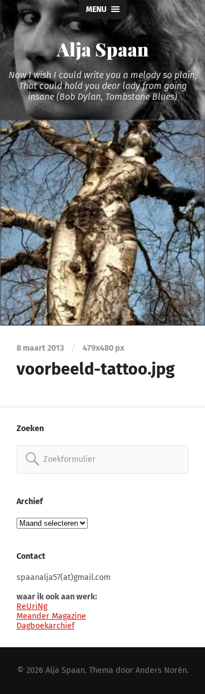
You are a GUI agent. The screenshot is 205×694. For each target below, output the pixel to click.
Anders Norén (161, 670)
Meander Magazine (51, 616)
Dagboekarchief (46, 626)
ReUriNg (32, 606)
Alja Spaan (103, 48)
